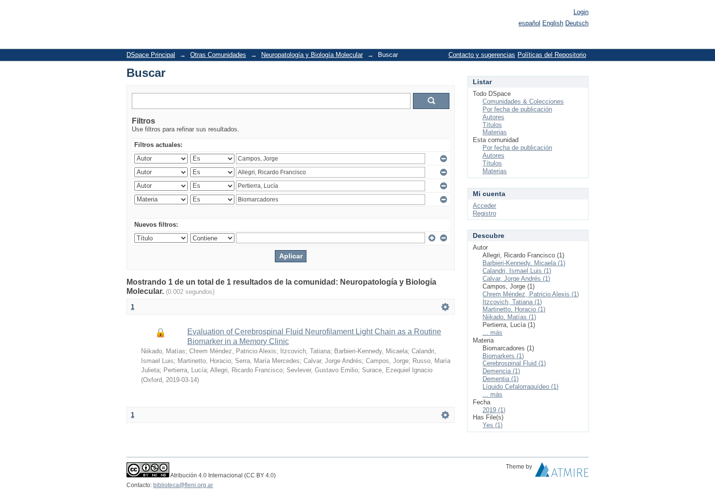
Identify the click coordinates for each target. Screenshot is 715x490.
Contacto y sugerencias (481, 54)
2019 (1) (494, 410)
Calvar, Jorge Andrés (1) (516, 278)
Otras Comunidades (218, 54)
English (552, 23)
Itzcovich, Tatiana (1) (512, 302)
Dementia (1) (500, 378)
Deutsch (577, 23)
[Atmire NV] (562, 472)
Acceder (484, 205)
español (529, 23)
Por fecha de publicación (517, 109)
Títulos (492, 124)
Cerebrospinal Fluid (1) (514, 363)
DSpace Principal (150, 54)
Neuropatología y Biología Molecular (312, 54)
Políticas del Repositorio (552, 54)
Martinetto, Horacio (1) (514, 309)
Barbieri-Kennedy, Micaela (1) (524, 263)
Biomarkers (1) (503, 356)
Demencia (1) (501, 371)
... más (492, 332)
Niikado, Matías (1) (509, 317)
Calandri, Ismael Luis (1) (517, 270)
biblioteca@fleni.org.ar (183, 485)
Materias (495, 132)
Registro (484, 213)
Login (581, 12)
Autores (493, 117)
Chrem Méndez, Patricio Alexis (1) (531, 294)
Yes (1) (492, 425)
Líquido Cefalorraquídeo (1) (520, 386)
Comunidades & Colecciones (523, 101)
